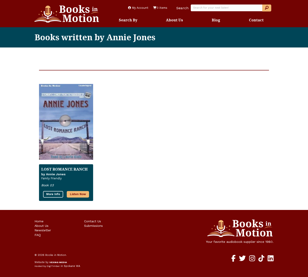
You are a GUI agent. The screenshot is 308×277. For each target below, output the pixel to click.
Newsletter (42, 230)
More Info (53, 194)
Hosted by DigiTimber (47, 266)
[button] (266, 8)
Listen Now (78, 194)
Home (39, 221)
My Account (139, 7)
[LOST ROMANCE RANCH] (66, 122)
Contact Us (92, 221)
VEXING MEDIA (58, 262)
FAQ (37, 235)
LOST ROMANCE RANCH (64, 169)
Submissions (93, 225)
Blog (216, 20)
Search (182, 8)
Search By (128, 20)
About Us (174, 20)
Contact (256, 20)
